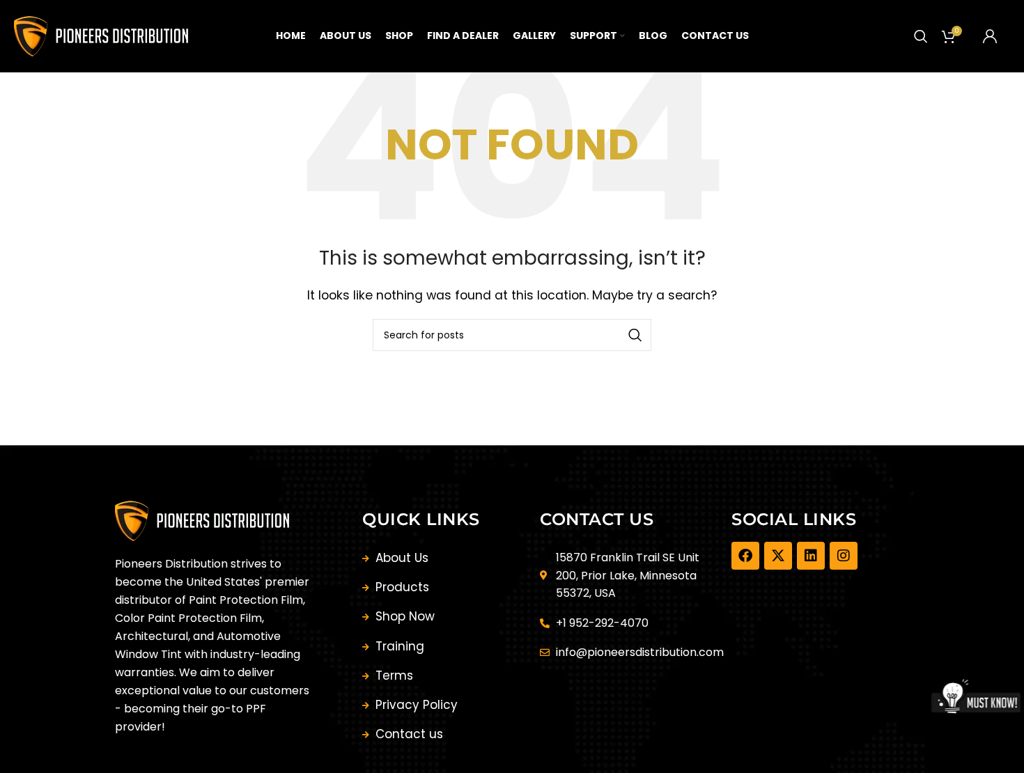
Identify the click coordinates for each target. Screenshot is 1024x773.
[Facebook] (745, 556)
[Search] (921, 36)
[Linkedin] (811, 556)
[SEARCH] (635, 335)
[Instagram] (844, 556)
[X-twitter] (778, 556)
